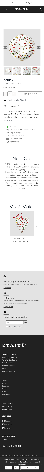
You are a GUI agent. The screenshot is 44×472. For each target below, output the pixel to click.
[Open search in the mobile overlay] (40, 9)
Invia (25, 322)
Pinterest (8, 428)
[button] (7, 227)
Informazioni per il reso (17, 136)
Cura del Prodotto (8, 366)
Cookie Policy (7, 409)
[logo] (21, 8)
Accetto (8, 468)
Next (38, 48)
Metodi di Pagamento (10, 357)
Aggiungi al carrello (30, 94)
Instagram (8, 425)
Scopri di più (8, 307)
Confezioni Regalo (8, 371)
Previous (5, 48)
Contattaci (7, 288)
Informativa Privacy (20, 327)
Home (4, 383)
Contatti (5, 439)
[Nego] (41, 464)
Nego (16, 468)
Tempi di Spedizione (9, 360)
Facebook (8, 421)
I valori (4, 389)
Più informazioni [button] (10, 106)
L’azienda (5, 386)
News (4, 392)
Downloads (6, 395)
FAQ (4, 368)
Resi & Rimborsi (8, 363)
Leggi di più (8, 120)
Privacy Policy (7, 407)
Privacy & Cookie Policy (29, 468)
